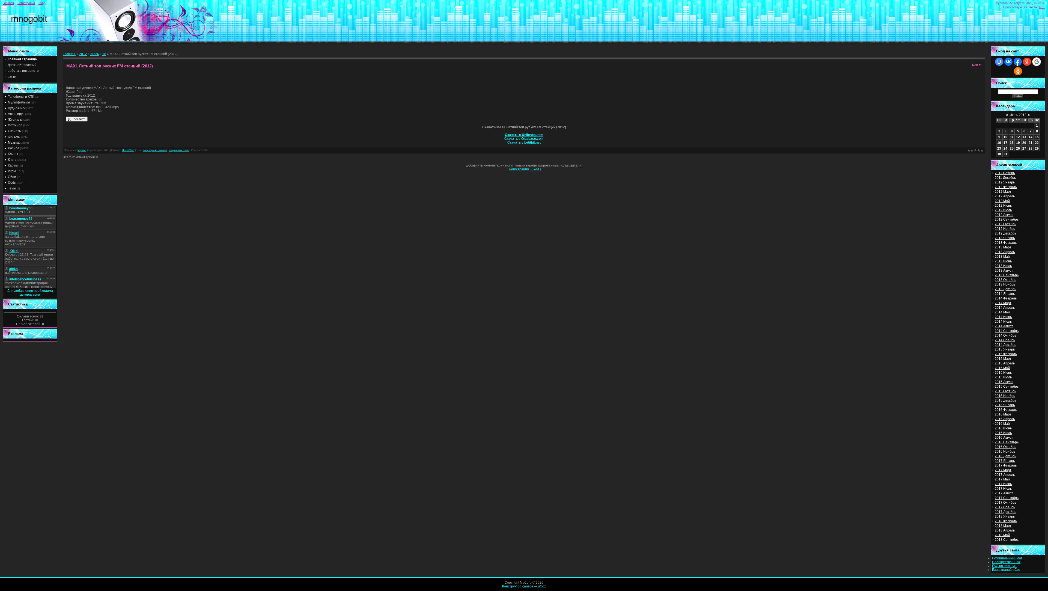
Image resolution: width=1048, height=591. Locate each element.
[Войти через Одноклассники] (1018, 71)
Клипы (13, 154)
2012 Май (1002, 201)
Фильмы (14, 137)
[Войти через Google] (1036, 61)
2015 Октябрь (1005, 391)
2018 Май (1002, 535)
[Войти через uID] (999, 62)
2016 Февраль (1006, 410)
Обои (12, 177)
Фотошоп (15, 125)
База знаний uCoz (1006, 570)
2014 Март (1003, 303)
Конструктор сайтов (517, 586)
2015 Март (1003, 359)
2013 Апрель (1005, 252)
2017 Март (1003, 470)
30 (999, 154)
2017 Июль (1003, 489)
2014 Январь (1005, 294)
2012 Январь (1005, 182)
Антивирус (16, 114)
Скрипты (15, 131)
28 (1030, 148)
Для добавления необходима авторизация (30, 292)
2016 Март (1003, 414)
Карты (13, 165)
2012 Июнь (1003, 205)
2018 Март (1003, 526)
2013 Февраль (1006, 243)
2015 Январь (1005, 349)
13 (1024, 137)
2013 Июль (1003, 266)
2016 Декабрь (1005, 456)
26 (1018, 148)
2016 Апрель (1005, 419)
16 (999, 143)
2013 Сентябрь (1007, 275)
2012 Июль (1003, 210)
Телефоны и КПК (21, 97)
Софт (12, 183)
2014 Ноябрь (1005, 340)
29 (1037, 148)
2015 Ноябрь (1005, 396)
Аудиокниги (17, 108)
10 (1005, 137)
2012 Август (1004, 215)
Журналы (15, 119)
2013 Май (1002, 257)
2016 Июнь (1003, 428)
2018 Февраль (1006, 521)
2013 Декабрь (1005, 289)
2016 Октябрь (1005, 447)
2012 (83, 54)
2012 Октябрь (1005, 224)
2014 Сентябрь (1007, 331)
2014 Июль (1003, 321)
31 (1005, 154)
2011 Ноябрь (1005, 173)
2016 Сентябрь (1007, 442)
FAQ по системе (1004, 566)
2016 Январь (1005, 405)
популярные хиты (179, 150)
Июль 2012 (1018, 115)
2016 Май (1002, 424)
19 (1018, 143)
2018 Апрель (1005, 530)
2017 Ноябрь (1005, 507)
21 (1030, 143)
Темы (12, 188)
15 (1037, 137)
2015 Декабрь (1005, 400)
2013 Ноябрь (1005, 284)
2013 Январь (1005, 238)
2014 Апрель (1005, 308)
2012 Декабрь (1005, 233)
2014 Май (1002, 312)
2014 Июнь (1003, 317)
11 (1012, 137)
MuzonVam (128, 150)
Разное (13, 148)
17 (1005, 143)
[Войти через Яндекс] (1027, 62)
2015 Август (1004, 382)
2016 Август (1004, 437)
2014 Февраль (1006, 298)
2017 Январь (1005, 461)
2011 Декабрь (1005, 178)
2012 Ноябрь (1005, 229)
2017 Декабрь (1005, 512)
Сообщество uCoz (1006, 562)
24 (1005, 148)
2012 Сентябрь (1007, 219)
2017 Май (1002, 479)
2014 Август (1004, 326)
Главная (8, 3)
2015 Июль (1003, 377)
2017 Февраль (1006, 465)
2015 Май (1002, 368)
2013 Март (1003, 247)
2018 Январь (1005, 516)
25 (1012, 148)
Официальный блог (1007, 558)
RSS (1042, 7)
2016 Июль (1003, 433)
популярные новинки (155, 150)
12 (1018, 137)
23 (999, 148)
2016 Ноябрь (1005, 451)
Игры (12, 171)
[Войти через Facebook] (1018, 62)
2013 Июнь (1003, 261)
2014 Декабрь (1005, 345)
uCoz (542, 586)
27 (1024, 148)
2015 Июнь (1003, 373)
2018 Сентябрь (1007, 540)
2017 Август (1004, 493)
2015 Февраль (1006, 354)
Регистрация (26, 3)
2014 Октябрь (1005, 335)
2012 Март (1003, 192)
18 (104, 54)
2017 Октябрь (1005, 502)
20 (1024, 143)
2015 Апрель (1005, 363)
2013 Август (1004, 270)
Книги (12, 160)
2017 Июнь (1003, 484)
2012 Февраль (1006, 187)
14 (1030, 137)
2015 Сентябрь (1007, 386)
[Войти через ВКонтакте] (1008, 62)
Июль (94, 54)
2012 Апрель (1005, 196)
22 (1037, 143)
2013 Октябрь (1005, 280)
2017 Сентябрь (1007, 498)
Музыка (14, 142)
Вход (41, 3)
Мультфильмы (19, 102)
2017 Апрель (1005, 475)
